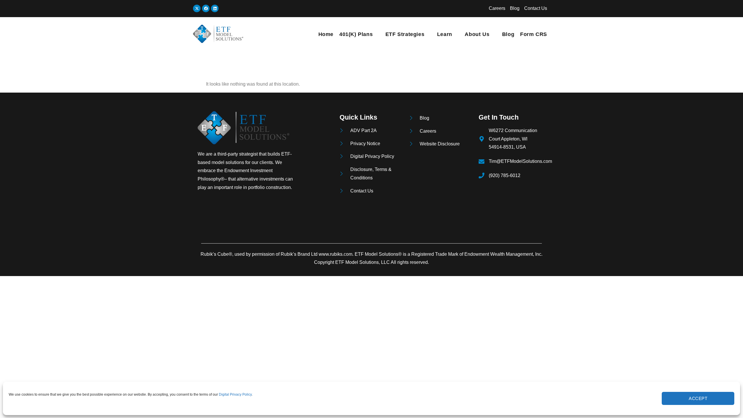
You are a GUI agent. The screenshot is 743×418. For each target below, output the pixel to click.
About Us (477, 34)
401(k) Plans (356, 34)
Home (325, 34)
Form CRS (533, 34)
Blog (508, 34)
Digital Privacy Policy (235, 394)
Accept (698, 398)
